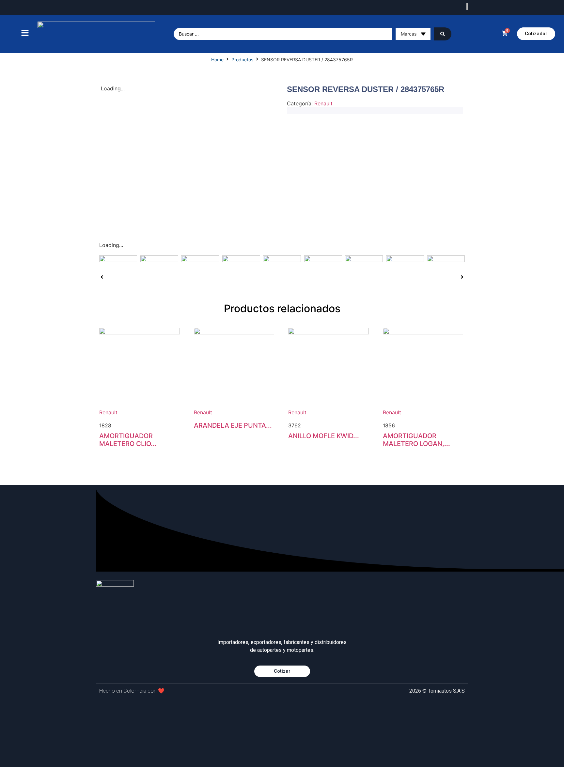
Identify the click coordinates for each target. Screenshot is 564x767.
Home (217, 59)
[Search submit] (442, 33)
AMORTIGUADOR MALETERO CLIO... (128, 440)
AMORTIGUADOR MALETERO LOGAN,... (416, 440)
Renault (323, 103)
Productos (242, 59)
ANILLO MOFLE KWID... (323, 436)
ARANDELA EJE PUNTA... (233, 425)
